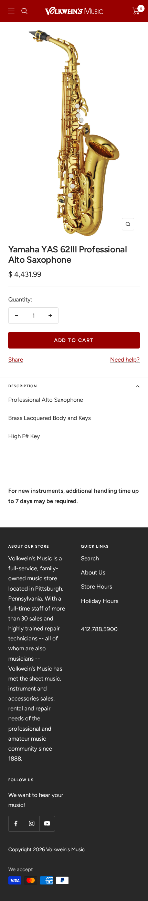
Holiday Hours (99, 600)
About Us (93, 572)
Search (90, 558)
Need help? (125, 359)
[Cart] (136, 11)
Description (22, 386)
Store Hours (96, 586)
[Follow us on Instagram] (31, 823)
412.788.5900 (99, 629)
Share (15, 359)
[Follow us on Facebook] (16, 823)
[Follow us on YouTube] (47, 823)
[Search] (24, 11)
